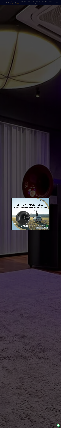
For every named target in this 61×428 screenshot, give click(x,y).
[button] (58, 425)
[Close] (49, 196)
